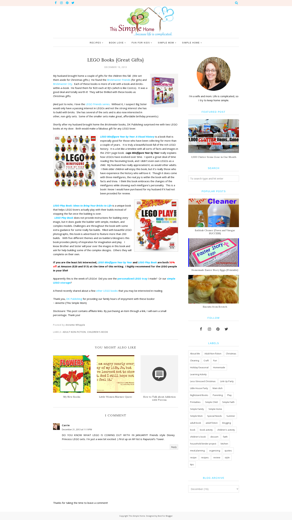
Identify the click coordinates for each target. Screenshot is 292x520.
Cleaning (194, 360)
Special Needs (214, 415)
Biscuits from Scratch (215, 306)
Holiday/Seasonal (199, 367)
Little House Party (199, 388)
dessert (214, 436)
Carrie (66, 425)
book (192, 429)
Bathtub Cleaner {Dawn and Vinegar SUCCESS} (215, 232)
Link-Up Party (227, 381)
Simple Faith (228, 402)
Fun (215, 360)
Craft (206, 360)
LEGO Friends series (98, 104)
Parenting (218, 395)
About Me (195, 353)
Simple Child (211, 402)
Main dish (218, 388)
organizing (214, 450)
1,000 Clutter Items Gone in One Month (213, 157)
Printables (195, 402)
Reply (174, 447)
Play (229, 395)
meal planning (197, 450)
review (216, 457)
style (227, 457)
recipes (205, 457)
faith (225, 436)
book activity (206, 429)
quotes (228, 450)
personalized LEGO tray (132, 278)
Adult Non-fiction (74, 331)
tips (192, 464)
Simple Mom (196, 415)
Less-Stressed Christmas (203, 381)
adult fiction (212, 422)
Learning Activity (198, 374)
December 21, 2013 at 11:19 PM (77, 429)
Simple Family (197, 408)
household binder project (203, 443)
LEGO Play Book (63, 217)
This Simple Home (137, 516)
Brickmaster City (62, 84)
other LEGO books (107, 290)
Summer (230, 415)
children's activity (226, 429)
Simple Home (215, 408)
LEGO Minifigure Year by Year (115, 262)
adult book (195, 422)
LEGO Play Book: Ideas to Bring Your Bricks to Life (82, 205)
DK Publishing (74, 298)
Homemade (219, 367)
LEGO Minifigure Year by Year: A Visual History (127, 136)
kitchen (224, 443)
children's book (97, 331)
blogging (226, 422)
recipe (193, 457)
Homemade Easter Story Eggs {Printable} (214, 270)
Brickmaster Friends (118, 79)
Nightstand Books (199, 395)
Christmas (231, 353)
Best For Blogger (165, 516)
